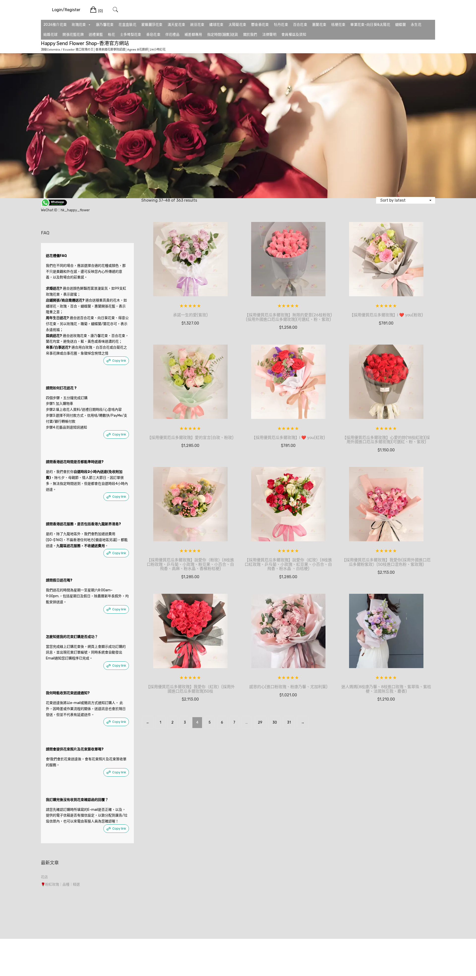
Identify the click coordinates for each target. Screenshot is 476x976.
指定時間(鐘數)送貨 (222, 34)
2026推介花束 (55, 25)
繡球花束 (216, 25)
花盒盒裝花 (127, 25)
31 (289, 722)
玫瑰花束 (79, 25)
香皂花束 (153, 34)
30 (274, 722)
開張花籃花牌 (73, 34)
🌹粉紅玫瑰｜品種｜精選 (60, 884)
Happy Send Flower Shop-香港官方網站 (85, 43)
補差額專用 (193, 34)
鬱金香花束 (260, 25)
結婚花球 (50, 34)
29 (260, 722)
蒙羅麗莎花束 (152, 25)
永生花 (416, 25)
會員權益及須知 (293, 34)
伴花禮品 (172, 34)
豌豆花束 (197, 25)
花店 (44, 877)
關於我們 (250, 34)
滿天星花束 (176, 25)
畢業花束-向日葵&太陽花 (370, 25)
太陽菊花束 (237, 25)
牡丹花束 (281, 25)
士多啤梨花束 (130, 34)
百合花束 (300, 25)
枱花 (111, 34)
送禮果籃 (96, 34)
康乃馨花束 (105, 25)
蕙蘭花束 (319, 25)
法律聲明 (269, 34)
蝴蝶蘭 (400, 25)
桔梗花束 (338, 25)
